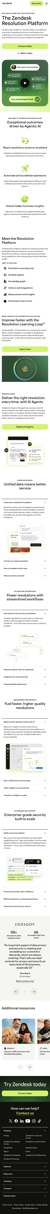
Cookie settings (42, 1205)
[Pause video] (6, 377)
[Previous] (20, 1067)
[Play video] (25, 83)
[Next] (29, 1067)
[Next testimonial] (34, 991)
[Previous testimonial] (16, 991)
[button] (23, 502)
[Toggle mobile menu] (46, 3)
